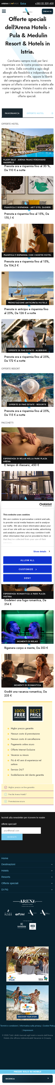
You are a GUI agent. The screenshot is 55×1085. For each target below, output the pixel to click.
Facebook (45, 847)
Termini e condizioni (9, 1026)
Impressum (28, 1030)
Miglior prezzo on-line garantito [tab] (21, 787)
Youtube (27, 847)
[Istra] (27, 964)
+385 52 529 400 (44, 3)
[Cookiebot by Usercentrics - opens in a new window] (39, 505)
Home (4, 858)
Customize (26, 569)
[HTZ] (27, 1003)
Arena (27, 903)
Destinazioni (8, 864)
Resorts (5, 877)
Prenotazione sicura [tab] (16, 801)
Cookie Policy (49, 1026)
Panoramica (12, 113)
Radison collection (22, 926)
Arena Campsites (32, 912)
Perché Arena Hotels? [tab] (17, 794)
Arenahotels (45, 912)
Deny (27, 578)
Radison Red (33, 926)
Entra (23, 3)
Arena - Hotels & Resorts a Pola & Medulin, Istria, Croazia (27, 11)
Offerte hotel (35, 113)
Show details (39, 551)
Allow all (27, 560)
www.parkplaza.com (8, 912)
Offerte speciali (9, 883)
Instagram (10, 847)
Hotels (5, 870)
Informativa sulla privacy (30, 1026)
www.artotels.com (19, 914)
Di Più (4, 889)
